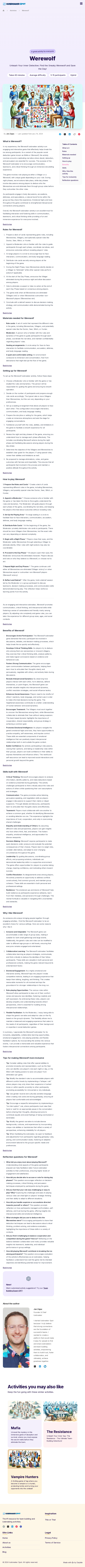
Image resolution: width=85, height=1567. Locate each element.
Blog (4, 1552)
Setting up (66, 158)
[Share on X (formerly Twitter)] (65, 134)
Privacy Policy (51, 1538)
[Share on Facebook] (60, 134)
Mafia (15, 1428)
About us (6, 1543)
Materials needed (69, 155)
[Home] (3, 11)
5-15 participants (58, 75)
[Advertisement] (42, 27)
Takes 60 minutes (17, 75)
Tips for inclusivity (69, 177)
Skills (64, 168)
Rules (64, 151)
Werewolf (25, 10)
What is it (65, 148)
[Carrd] (20, 1526)
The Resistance (59, 1432)
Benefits (65, 164)
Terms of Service (52, 1543)
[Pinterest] (16, 1526)
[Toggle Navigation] (81, 3)
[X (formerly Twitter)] (8, 1526)
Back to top (7, 224)
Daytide (80, 1562)
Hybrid (73, 75)
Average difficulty (38, 75)
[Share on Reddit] (74, 134)
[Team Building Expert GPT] (3, 1526)
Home (5, 1538)
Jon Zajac (10, 134)
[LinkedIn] (12, 1526)
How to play (67, 161)
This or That (50, 1520)
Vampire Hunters (24, 1477)
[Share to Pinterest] (79, 134)
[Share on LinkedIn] (69, 134)
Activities (13, 10)
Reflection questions (70, 180)
